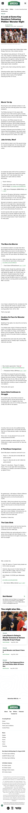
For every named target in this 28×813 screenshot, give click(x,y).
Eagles (4, 735)
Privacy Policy (6, 723)
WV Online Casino (6, 772)
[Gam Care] (12, 808)
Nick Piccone (6, 668)
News (3, 732)
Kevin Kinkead (6, 642)
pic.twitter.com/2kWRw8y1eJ (16, 367)
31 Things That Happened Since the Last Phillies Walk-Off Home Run (13, 664)
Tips (10, 711)
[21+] (8, 808)
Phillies (3, 13)
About (6, 711)
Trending (4, 746)
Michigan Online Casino (8, 770)
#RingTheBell (5, 367)
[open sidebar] (3, 3)
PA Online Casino (6, 765)
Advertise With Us (13, 698)
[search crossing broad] (25, 3)
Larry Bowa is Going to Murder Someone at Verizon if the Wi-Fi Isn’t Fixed (14, 638)
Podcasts (21, 711)
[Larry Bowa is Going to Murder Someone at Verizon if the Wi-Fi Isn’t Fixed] (14, 621)
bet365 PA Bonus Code (8, 755)
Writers (15, 711)
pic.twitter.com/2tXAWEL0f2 (18, 186)
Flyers (3, 741)
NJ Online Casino (6, 767)
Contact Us (14, 713)
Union (3, 744)
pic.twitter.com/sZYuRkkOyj (9, 262)
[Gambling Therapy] (18, 808)
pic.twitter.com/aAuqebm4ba (9, 580)
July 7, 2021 (23, 265)
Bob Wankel (9, 25)
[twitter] (24, 596)
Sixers (3, 739)
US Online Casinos (7, 763)
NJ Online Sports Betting (8, 758)
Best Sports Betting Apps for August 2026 (13, 751)
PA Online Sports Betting (8, 753)
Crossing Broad (6, 718)
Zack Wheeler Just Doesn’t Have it (14, 651)
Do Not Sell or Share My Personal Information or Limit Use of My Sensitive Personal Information (14, 803)
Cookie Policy (5, 727)
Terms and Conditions (7, 725)
